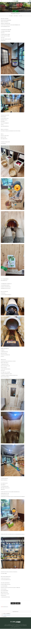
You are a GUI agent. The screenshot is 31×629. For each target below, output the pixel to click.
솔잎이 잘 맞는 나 (5, 616)
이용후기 (15, 11)
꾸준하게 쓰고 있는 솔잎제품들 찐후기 (6, 613)
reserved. (19, 627)
